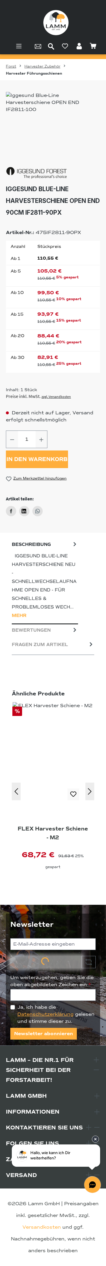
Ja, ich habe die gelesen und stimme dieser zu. (56, 1014)
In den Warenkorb (36, 459)
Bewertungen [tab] (31, 630)
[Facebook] (11, 511)
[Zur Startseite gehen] (56, 22)
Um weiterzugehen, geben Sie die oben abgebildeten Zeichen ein (52, 981)
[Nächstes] (89, 791)
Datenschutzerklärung (45, 1014)
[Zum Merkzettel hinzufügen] (73, 794)
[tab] (45, 581)
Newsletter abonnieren (43, 1034)
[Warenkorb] (93, 46)
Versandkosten (41, 1227)
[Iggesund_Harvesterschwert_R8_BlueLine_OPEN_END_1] (53, 125)
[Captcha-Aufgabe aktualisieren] (89, 962)
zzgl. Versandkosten (56, 396)
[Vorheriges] (16, 791)
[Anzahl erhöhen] (41, 439)
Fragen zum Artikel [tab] (40, 644)
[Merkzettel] (65, 46)
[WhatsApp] (37, 511)
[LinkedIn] (24, 511)
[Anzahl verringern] (12, 439)
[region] (53, 125)
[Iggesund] (53, 173)
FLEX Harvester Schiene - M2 (53, 833)
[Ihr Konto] (79, 46)
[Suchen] (51, 46)
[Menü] (19, 46)
